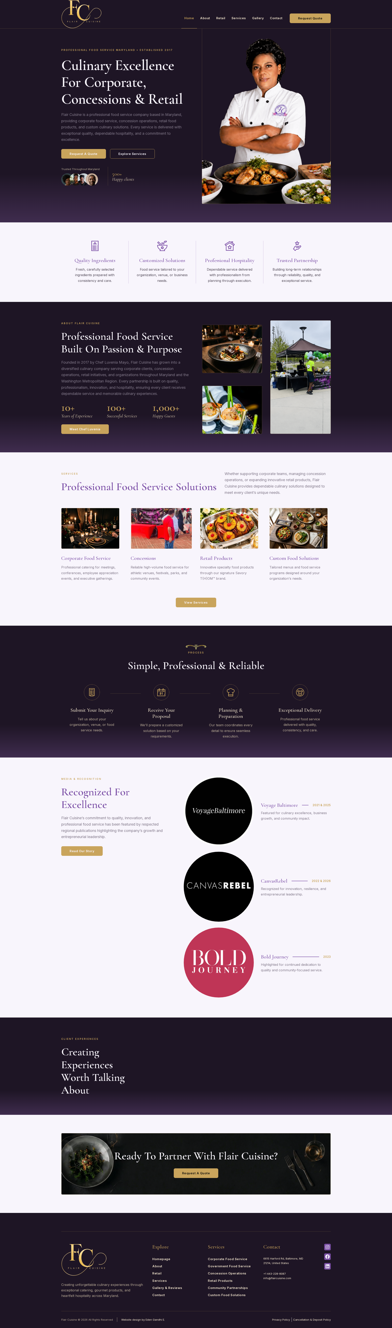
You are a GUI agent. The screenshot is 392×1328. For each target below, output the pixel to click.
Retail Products (216, 558)
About (205, 18)
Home (189, 18)
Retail (220, 18)
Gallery (258, 18)
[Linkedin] (327, 1266)
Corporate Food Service (86, 558)
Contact (276, 18)
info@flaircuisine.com (277, 1278)
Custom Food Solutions (294, 558)
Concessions (143, 558)
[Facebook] (327, 1256)
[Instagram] (327, 1247)
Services (239, 18)
